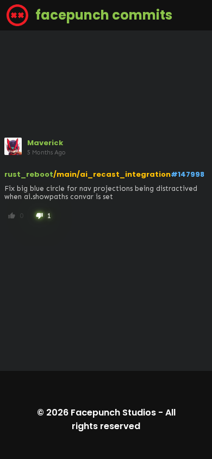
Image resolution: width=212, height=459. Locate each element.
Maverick (45, 143)
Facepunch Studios (113, 412)
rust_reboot (28, 174)
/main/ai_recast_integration (112, 174)
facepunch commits (102, 15)
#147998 (187, 174)
